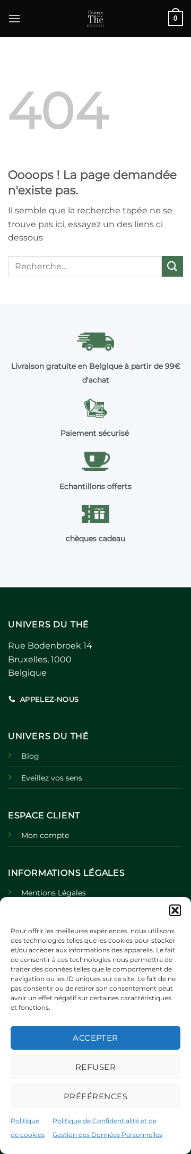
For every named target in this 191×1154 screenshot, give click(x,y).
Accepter (95, 1038)
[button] (175, 910)
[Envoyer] (172, 266)
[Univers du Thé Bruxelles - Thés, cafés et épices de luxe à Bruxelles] (95, 18)
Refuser (95, 1067)
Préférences (95, 1096)
